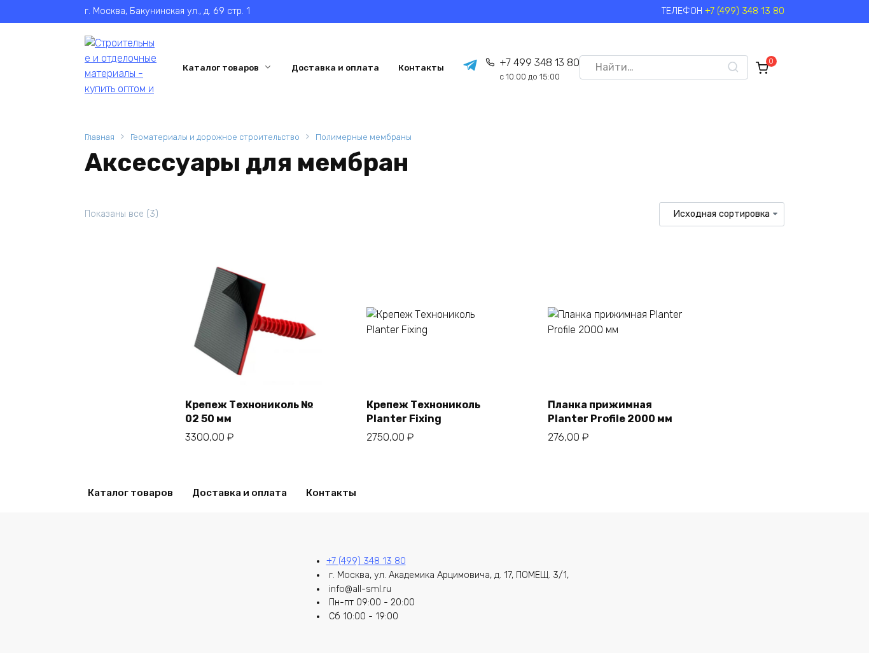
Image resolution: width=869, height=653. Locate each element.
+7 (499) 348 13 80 (744, 11)
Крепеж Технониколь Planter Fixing (423, 412)
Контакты (421, 67)
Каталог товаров (221, 67)
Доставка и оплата (335, 67)
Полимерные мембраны (364, 137)
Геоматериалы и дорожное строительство (215, 137)
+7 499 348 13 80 (539, 69)
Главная (100, 137)
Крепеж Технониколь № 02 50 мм (249, 412)
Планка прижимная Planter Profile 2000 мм (610, 412)
